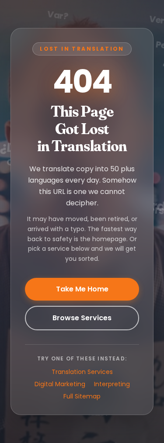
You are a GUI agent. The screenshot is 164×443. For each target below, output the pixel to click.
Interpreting (112, 384)
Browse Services (82, 318)
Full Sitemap (82, 396)
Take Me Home (82, 289)
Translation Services (82, 371)
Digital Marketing (60, 384)
